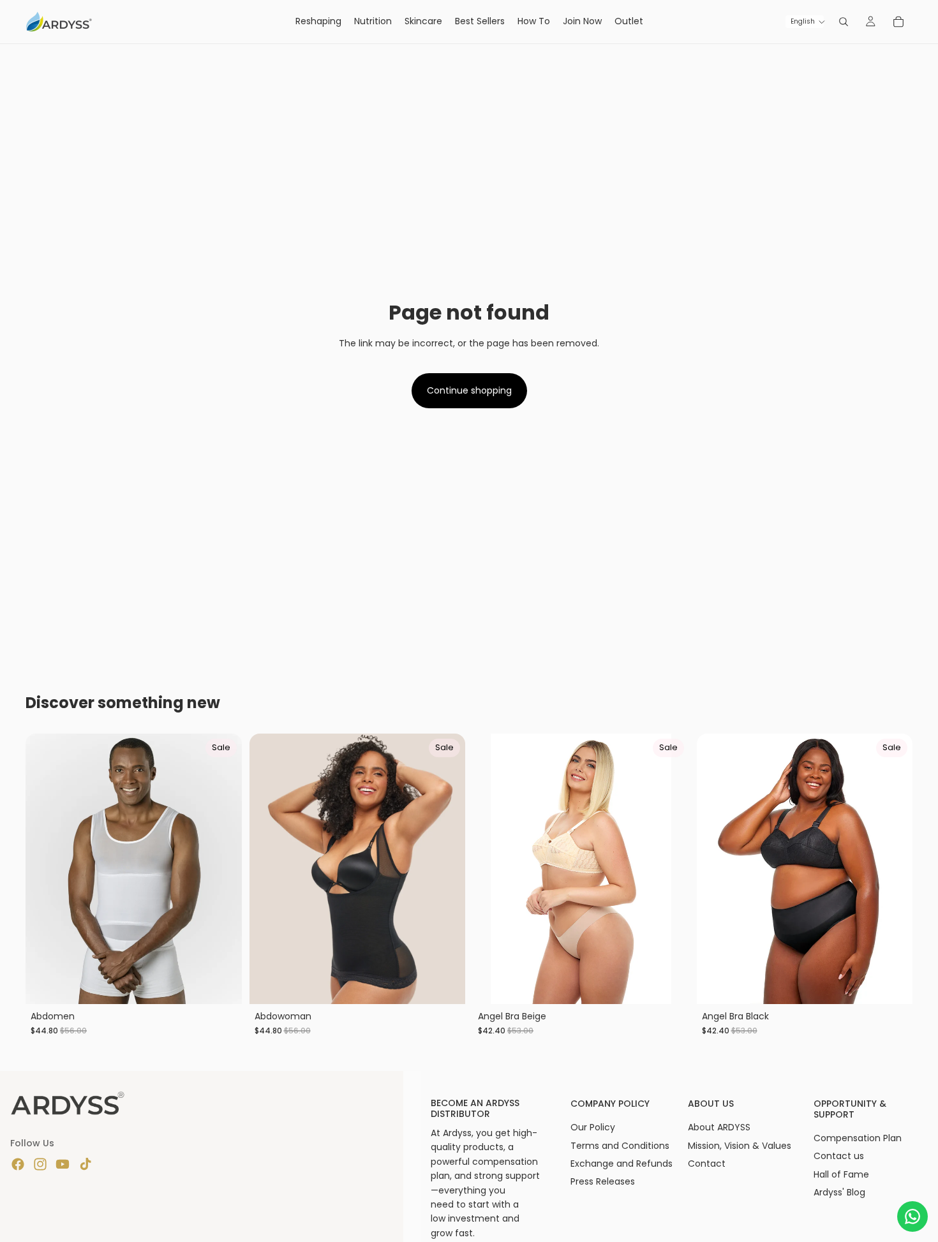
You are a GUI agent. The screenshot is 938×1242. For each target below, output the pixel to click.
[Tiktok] (85, 1164)
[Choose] (222, 984)
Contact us (839, 1156)
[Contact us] (912, 1216)
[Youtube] (62, 1164)
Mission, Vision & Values (739, 1145)
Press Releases (602, 1181)
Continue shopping (469, 390)
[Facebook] (18, 1164)
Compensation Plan (858, 1138)
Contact (707, 1163)
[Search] (844, 22)
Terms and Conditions (619, 1145)
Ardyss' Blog (839, 1192)
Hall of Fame (841, 1174)
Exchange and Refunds (621, 1163)
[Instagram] (40, 1164)
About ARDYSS (719, 1127)
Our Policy (592, 1127)
